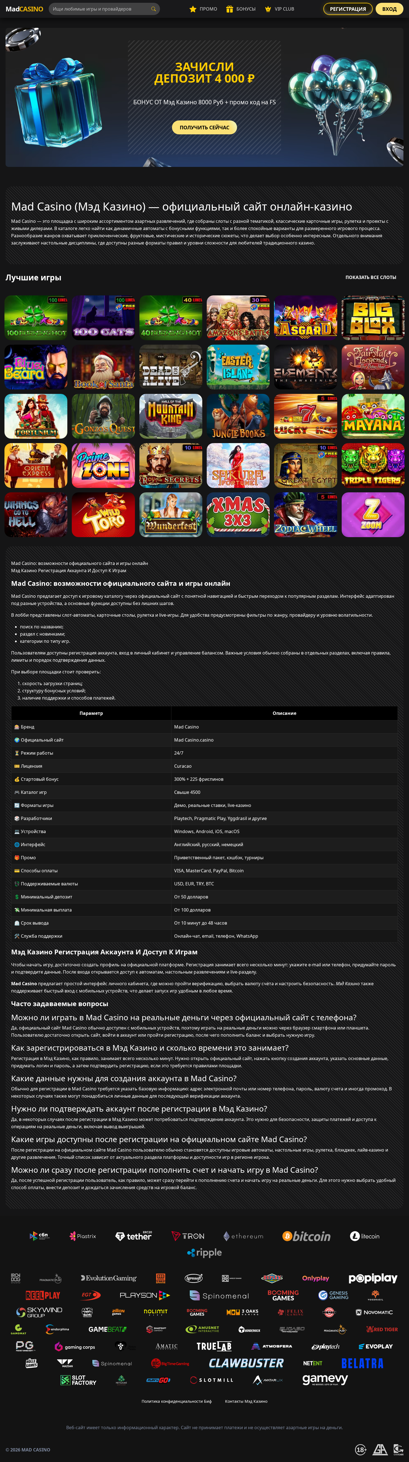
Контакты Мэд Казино (246, 1401)
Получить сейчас (204, 127)
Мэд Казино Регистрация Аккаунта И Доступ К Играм (68, 570)
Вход (389, 9)
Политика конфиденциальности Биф (177, 1401)
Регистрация (348, 9)
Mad (24, 8)
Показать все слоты (371, 277)
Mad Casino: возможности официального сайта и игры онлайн (79, 563)
